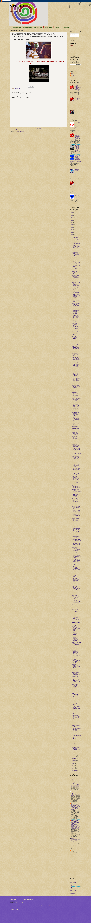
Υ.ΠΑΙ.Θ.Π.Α (67, 27)
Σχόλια (72, 36)
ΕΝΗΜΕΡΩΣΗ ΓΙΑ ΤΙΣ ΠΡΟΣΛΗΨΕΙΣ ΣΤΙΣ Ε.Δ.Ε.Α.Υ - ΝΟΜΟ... (76, 560)
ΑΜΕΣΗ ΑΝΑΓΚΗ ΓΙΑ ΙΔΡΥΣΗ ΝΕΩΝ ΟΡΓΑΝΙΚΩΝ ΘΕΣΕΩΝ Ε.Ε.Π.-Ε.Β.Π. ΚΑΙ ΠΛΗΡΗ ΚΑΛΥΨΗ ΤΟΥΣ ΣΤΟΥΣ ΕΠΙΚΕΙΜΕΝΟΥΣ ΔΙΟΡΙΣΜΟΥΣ (75, 807)
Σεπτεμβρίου (74, 758)
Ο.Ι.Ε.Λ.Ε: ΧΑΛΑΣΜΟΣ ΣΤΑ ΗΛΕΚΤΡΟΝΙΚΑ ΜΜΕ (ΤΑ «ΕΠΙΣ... (76, 511)
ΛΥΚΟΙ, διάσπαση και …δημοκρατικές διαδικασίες (76, 729)
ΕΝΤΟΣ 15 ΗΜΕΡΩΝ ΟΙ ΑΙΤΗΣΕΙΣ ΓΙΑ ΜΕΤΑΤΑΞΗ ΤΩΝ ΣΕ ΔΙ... (76, 681)
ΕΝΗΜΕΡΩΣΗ (17, 27)
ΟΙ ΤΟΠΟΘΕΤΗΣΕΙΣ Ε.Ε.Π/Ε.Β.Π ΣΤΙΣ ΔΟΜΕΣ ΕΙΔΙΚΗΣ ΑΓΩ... (75, 423)
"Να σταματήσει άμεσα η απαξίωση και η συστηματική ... (76, 399)
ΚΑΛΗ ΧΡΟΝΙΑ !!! (75, 237)
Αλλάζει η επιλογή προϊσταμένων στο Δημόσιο (75, 288)
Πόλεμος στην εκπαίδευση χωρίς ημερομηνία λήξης (75, 347)
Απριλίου (73, 767)
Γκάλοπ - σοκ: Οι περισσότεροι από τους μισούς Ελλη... (76, 358)
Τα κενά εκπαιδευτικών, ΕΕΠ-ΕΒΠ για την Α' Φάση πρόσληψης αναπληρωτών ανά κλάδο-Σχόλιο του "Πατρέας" (75, 184)
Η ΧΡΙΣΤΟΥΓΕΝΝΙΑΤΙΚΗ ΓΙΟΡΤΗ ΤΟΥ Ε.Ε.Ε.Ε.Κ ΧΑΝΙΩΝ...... (76, 737)
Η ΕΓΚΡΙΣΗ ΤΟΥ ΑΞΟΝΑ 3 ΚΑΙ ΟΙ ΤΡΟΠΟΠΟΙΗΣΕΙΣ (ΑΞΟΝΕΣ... (76, 644)
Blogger (50, 905)
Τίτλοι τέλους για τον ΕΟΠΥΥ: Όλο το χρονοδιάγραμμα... (75, 276)
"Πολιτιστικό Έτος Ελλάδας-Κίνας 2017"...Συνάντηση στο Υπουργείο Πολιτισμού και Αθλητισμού (75, 113)
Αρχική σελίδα (37, 129)
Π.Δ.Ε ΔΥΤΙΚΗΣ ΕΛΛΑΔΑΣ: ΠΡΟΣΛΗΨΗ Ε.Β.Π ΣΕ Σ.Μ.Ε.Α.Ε (76, 588)
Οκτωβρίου (74, 756)
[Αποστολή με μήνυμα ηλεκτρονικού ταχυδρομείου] (29, 87)
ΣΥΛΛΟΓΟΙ (58, 27)
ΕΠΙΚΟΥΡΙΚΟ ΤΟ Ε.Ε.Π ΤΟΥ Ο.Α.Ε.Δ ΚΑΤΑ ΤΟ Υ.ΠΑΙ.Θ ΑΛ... (76, 379)
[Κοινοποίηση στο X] (31, 87)
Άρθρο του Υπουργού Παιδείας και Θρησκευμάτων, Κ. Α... (75, 520)
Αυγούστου (74, 760)
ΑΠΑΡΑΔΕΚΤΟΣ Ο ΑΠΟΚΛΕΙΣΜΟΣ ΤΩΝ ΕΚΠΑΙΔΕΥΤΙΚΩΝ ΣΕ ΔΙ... (76, 544)
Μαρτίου (73, 768)
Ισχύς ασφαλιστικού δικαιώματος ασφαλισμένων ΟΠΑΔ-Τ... (76, 430)
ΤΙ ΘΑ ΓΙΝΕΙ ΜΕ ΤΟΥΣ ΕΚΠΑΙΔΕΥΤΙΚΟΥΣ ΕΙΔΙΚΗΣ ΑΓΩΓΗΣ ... (76, 449)
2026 (72, 212)
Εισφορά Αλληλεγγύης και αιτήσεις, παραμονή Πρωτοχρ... (76, 304)
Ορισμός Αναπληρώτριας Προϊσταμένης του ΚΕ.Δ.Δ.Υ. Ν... (76, 648)
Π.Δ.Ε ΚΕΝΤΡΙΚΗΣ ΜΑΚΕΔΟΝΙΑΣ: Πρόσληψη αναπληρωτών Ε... (75, 325)
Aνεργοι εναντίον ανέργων (75, 402)
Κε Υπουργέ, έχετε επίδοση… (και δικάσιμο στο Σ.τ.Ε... (76, 677)
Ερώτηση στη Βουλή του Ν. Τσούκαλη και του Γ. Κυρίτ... (76, 703)
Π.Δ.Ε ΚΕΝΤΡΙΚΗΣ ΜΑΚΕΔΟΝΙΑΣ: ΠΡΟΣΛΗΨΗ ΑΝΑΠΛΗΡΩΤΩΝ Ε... (76, 495)
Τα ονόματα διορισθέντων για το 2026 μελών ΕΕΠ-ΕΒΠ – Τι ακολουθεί (77, 148)
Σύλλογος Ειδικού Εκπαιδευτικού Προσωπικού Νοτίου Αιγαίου (75, 822)
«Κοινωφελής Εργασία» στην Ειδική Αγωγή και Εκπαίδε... (76, 556)
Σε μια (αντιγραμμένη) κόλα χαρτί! (75, 537)
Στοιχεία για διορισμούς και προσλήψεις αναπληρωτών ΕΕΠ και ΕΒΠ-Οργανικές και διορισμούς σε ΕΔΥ (75, 136)
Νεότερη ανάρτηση (14, 129)
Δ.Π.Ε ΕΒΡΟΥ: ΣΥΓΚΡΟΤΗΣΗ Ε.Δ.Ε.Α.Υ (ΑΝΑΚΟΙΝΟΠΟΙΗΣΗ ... (76, 394)
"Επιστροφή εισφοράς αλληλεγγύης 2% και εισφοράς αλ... (76, 308)
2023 (72, 217)
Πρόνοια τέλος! (74, 526)
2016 (72, 229)
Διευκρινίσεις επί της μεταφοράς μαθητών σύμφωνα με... (76, 386)
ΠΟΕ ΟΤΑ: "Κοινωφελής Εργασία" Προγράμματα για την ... (76, 708)
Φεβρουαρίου (74, 770)
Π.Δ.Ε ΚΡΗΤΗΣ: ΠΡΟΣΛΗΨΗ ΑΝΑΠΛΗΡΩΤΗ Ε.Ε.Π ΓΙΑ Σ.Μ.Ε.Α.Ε (76, 699)
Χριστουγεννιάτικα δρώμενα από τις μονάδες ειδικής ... (75, 445)
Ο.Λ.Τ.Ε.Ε (71, 888)
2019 (72, 224)
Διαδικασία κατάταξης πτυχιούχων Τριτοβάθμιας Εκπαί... (76, 748)
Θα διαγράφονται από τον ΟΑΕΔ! (76, 726)
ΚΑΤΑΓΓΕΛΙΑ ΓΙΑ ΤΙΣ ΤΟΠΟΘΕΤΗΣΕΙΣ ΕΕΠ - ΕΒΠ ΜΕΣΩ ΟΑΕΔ (75, 300)
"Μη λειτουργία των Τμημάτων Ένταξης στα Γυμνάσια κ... (75, 563)
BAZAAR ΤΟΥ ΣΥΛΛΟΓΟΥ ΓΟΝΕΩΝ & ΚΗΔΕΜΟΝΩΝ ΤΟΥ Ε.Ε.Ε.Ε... (76, 602)
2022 (72, 219)
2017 (72, 227)
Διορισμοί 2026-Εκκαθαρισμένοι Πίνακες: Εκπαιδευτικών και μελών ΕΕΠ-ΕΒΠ (78, 125)
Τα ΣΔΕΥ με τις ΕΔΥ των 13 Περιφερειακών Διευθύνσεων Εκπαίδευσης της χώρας (77, 197)
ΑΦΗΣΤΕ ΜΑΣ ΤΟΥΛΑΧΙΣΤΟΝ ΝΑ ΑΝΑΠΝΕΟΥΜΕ (76, 433)
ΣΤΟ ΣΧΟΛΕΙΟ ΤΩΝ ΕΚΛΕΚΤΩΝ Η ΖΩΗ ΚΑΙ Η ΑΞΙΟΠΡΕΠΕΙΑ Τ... (76, 515)
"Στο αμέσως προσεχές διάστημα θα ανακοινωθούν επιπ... (76, 673)
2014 (72, 232)
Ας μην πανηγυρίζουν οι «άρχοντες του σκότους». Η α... (76, 553)
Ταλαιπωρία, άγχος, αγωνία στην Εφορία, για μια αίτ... (76, 240)
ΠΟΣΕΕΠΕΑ (73, 803)
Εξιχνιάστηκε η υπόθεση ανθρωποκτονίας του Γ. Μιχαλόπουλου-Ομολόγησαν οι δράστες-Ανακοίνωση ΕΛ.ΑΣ (75, 172)
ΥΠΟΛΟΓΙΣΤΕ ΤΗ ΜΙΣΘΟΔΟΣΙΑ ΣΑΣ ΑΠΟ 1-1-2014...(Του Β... (76, 419)
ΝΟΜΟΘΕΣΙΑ (48, 27)
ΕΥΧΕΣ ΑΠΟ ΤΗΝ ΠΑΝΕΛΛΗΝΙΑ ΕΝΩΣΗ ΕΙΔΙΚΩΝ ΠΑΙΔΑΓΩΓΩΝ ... (75, 473)
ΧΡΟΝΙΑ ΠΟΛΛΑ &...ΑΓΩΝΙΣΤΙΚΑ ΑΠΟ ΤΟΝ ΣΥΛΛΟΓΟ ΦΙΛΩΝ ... (76, 441)
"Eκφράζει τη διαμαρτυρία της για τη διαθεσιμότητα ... (76, 382)
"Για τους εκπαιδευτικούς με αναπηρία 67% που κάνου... (76, 540)
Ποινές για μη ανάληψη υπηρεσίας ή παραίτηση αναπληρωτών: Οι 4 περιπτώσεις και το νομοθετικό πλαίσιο (75, 159)
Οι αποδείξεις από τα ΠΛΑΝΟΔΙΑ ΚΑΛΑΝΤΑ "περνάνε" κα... (76, 246)
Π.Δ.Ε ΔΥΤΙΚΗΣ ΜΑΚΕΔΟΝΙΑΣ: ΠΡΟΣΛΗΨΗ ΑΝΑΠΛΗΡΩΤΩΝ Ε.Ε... (75, 722)
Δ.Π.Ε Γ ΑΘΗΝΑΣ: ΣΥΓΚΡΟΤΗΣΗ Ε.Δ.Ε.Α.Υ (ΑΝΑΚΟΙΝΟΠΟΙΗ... (76, 500)
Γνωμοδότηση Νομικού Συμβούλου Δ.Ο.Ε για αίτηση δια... (76, 269)
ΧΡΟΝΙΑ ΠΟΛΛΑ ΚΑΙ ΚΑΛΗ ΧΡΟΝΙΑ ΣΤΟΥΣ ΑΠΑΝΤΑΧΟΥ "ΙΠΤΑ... (76, 254)
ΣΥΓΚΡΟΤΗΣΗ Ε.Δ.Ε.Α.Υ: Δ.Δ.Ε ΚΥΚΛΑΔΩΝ (75, 572)
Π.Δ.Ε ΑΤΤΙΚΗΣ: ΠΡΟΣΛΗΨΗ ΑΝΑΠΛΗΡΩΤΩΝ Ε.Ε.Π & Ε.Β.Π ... (75, 478)
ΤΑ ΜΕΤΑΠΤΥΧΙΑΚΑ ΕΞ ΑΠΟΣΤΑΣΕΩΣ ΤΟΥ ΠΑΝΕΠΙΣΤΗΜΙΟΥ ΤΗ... (76, 712)
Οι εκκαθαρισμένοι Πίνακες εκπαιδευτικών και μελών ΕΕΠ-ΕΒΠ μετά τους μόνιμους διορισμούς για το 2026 (75, 100)
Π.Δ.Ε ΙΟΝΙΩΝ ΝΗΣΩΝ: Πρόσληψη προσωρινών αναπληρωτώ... (76, 624)
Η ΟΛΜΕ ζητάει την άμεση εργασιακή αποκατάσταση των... (76, 534)
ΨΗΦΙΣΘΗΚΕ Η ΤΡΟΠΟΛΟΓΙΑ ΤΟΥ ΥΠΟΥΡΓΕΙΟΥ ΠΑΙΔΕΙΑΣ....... (76, 661)
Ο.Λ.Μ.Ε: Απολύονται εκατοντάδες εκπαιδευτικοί (75, 279)
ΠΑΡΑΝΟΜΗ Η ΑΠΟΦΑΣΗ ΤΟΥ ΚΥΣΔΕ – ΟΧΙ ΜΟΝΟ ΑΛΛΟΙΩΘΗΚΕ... (76, 549)
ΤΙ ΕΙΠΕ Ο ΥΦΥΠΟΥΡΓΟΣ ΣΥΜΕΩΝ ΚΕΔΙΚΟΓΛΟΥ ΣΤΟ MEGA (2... (76, 370)
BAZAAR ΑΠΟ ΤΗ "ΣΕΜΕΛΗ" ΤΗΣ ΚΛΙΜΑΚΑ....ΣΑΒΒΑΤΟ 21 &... (76, 666)
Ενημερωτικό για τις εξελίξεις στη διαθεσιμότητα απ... (76, 291)
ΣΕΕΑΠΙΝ (72, 838)
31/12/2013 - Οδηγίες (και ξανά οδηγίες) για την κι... (76, 250)
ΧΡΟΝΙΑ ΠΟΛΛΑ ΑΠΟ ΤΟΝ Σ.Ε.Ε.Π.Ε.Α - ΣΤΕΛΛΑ (76, 469)
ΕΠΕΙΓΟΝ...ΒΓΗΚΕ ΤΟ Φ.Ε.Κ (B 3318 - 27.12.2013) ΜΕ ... (76, 365)
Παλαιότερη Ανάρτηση (61, 129)
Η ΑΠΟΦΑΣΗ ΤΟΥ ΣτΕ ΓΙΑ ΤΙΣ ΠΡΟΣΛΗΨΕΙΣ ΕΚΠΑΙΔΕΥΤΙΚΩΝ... (76, 284)
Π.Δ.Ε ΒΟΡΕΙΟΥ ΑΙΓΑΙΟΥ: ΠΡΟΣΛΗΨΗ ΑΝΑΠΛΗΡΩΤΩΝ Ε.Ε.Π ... (76, 717)
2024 (72, 215)
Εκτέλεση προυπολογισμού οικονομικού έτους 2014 (75, 482)
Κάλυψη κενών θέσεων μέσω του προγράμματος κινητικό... (76, 333)
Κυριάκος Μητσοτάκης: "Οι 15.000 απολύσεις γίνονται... (76, 504)
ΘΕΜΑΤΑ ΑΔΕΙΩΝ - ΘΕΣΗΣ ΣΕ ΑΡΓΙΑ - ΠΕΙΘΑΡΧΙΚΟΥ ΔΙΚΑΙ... (76, 317)
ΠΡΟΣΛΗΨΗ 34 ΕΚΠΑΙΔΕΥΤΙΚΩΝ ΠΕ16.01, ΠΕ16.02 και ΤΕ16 (76, 690)
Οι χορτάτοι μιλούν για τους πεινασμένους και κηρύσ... (76, 351)
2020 (72, 222)
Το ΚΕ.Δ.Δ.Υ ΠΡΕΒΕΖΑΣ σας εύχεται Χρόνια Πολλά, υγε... (75, 614)
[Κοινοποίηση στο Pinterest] (33, 87)
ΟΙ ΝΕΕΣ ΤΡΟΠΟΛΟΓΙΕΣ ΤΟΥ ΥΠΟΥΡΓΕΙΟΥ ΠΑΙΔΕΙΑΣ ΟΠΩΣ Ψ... (76, 568)
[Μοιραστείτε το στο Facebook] (32, 87)
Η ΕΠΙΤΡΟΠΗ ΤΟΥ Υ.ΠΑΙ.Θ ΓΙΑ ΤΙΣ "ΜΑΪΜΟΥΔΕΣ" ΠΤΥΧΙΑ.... (75, 686)
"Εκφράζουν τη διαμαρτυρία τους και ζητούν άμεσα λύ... (76, 744)
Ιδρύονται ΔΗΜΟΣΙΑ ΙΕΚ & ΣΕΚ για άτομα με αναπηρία (76, 741)
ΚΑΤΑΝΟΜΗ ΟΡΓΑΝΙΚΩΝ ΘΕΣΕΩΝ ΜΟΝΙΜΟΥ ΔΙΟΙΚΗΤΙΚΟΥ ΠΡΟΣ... (76, 628)
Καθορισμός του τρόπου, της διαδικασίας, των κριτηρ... (76, 583)
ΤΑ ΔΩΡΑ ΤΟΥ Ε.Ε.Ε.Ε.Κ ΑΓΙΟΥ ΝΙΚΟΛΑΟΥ (75, 437)
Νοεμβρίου (74, 755)
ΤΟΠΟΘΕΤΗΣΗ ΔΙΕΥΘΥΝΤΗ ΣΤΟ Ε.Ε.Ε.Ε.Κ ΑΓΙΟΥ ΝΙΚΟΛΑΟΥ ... (75, 592)
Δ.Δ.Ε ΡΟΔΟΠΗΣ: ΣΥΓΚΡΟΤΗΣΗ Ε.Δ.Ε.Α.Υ (75, 390)
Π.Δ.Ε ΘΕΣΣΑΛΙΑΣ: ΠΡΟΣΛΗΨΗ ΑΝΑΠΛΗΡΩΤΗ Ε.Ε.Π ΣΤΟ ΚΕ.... (76, 491)
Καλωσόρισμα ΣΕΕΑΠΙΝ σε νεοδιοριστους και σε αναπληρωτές (75, 840)
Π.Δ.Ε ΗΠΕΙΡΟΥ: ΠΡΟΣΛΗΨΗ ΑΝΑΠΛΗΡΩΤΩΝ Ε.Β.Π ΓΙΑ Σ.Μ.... (75, 639)
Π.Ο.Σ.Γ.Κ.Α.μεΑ (73, 890)
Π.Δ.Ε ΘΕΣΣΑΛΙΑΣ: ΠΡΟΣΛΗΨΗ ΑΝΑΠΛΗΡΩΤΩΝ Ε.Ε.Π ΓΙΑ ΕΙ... (75, 312)
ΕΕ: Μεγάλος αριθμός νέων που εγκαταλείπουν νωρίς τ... (76, 606)
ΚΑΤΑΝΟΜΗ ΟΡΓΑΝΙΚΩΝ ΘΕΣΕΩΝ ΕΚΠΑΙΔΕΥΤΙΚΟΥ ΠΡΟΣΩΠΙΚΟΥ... (75, 634)
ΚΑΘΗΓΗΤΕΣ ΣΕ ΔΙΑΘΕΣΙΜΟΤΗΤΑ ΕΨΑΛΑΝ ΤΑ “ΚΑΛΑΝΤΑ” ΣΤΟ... (75, 410)
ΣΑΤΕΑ (72, 777)
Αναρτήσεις (73, 34)
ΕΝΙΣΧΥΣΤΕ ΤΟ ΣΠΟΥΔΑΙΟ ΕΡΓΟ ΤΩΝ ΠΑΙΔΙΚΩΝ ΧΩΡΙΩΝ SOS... (75, 258)
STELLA (17, 6)
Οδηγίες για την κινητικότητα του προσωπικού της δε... (76, 486)
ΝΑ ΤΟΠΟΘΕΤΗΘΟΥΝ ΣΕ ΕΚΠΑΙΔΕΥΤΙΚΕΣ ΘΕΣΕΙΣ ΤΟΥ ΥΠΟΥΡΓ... (76, 296)
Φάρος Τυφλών (72, 893)
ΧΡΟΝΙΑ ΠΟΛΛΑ (75, 426)
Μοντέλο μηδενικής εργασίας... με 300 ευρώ (75, 354)
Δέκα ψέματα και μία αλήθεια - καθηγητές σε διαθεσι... (76, 465)
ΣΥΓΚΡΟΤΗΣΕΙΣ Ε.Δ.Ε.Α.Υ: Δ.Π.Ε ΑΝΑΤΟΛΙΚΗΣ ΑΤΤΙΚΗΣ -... (75, 597)
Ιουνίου (73, 763)
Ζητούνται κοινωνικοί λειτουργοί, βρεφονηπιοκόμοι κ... (76, 361)
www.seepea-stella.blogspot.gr (73, 50)
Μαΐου (73, 765)
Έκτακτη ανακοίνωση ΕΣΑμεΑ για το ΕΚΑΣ (76, 243)
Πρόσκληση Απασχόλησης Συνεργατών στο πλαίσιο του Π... (75, 343)
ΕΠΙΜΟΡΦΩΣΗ (38, 27)
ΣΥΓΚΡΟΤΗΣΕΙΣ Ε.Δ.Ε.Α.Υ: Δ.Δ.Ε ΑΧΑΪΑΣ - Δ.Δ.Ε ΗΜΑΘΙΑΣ (75, 580)
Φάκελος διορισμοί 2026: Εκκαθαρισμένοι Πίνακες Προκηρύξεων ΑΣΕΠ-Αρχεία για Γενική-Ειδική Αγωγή (75, 88)
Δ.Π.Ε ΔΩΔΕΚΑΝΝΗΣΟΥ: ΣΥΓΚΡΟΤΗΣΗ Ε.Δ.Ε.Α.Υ (75, 695)
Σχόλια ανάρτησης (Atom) (19, 131)
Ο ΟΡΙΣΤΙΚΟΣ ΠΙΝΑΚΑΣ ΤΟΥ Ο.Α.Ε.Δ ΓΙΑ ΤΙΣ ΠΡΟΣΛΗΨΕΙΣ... (76, 457)
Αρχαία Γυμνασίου (73, 882)
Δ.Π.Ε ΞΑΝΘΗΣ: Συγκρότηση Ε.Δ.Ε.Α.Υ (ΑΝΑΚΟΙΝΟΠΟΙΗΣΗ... (76, 338)
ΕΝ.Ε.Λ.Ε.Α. (73, 850)
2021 (72, 220)
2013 (72, 234)
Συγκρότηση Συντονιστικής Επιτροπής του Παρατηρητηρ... (75, 652)
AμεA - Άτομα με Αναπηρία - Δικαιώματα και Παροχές (75, 792)
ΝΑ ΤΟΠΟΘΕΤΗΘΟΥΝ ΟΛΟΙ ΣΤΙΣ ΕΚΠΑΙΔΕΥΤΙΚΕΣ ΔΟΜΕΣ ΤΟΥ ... (76, 414)
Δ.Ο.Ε (71, 887)
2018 (72, 225)
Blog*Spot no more (74, 73)
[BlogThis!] (30, 87)
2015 (72, 231)
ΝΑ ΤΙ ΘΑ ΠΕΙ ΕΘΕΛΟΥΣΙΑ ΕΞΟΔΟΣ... (74, 272)
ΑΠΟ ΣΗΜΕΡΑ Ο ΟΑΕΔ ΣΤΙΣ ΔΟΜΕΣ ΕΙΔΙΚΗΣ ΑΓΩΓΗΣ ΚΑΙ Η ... (76, 453)
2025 (72, 213)
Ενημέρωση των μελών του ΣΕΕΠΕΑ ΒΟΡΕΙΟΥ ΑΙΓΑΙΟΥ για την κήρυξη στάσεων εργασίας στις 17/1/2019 (75, 863)
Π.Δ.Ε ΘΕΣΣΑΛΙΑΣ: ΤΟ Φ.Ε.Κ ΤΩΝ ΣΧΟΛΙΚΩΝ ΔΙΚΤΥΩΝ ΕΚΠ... (76, 619)
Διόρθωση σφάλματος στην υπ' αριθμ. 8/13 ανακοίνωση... (76, 262)
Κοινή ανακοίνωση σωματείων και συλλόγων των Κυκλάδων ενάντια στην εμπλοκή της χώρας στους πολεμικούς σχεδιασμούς (75, 826)
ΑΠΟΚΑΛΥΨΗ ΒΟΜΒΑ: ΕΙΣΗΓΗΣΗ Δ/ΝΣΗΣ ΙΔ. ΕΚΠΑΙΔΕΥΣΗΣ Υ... (76, 375)
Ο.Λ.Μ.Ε (71, 885)
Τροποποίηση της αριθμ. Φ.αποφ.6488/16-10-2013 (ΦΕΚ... (76, 329)
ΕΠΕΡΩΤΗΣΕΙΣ (27, 27)
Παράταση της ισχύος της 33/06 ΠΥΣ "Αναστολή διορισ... (76, 575)
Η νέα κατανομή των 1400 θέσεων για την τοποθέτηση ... (76, 752)
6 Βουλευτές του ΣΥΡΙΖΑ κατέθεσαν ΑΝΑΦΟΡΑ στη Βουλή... (76, 732)
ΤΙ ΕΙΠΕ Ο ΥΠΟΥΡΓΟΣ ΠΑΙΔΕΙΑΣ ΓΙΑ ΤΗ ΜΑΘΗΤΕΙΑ (76, 670)
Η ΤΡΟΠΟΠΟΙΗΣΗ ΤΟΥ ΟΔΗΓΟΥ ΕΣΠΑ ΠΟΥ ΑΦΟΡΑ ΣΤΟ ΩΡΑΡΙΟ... (76, 461)
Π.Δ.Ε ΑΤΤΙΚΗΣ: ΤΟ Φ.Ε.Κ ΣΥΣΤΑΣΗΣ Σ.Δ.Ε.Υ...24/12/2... (75, 405)
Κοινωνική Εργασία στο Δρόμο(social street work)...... (76, 507)
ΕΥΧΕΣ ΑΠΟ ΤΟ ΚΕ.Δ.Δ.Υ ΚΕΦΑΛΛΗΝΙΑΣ (75, 610)
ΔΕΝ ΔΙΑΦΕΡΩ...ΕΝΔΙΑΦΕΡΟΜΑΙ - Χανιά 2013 (76, 524)
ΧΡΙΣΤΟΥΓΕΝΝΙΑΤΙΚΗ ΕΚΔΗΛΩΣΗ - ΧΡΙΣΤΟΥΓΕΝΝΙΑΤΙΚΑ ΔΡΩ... (76, 657)
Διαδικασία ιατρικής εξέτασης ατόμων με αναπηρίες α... (76, 320)
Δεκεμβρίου (74, 235)
